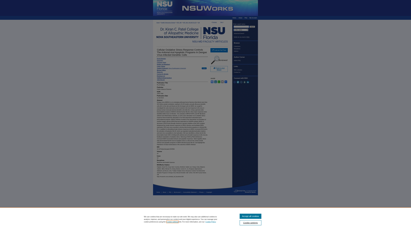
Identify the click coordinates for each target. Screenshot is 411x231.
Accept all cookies (250, 216)
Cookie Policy (210, 222)
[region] (205, 219)
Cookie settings (172, 222)
